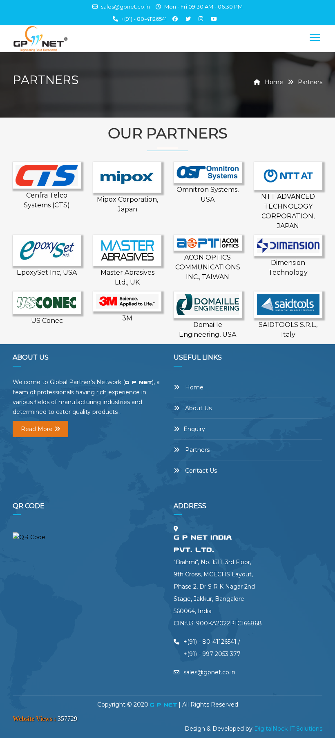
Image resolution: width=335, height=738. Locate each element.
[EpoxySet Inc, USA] (47, 249)
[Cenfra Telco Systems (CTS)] (47, 174)
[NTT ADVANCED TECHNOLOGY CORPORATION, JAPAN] (288, 175)
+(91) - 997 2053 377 (212, 654)
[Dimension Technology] (288, 245)
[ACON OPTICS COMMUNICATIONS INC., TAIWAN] (208, 242)
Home (273, 82)
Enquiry (194, 429)
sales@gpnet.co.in (125, 6)
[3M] (127, 301)
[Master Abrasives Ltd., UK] (127, 249)
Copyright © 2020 (123, 704)
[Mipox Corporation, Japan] (127, 176)
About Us (197, 408)
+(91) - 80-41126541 (144, 19)
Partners (196, 449)
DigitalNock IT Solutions (288, 728)
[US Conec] (47, 302)
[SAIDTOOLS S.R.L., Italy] (288, 304)
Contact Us (200, 470)
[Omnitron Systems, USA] (208, 172)
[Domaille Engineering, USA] (208, 304)
